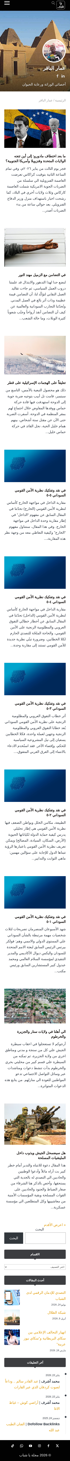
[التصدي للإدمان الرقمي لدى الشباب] (12, 1298)
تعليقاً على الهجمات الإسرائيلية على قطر (36, 383)
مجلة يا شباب (29, 1455)
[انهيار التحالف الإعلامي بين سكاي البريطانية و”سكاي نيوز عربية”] (12, 1338)
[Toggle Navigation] (7, 3)
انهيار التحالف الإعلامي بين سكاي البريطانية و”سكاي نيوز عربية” (45, 1338)
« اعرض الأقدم (55, 1225)
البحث (39, 1229)
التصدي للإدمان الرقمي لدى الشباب (46, 1296)
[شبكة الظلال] (12, 1318)
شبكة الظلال (56, 1312)
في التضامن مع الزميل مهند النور (42, 275)
